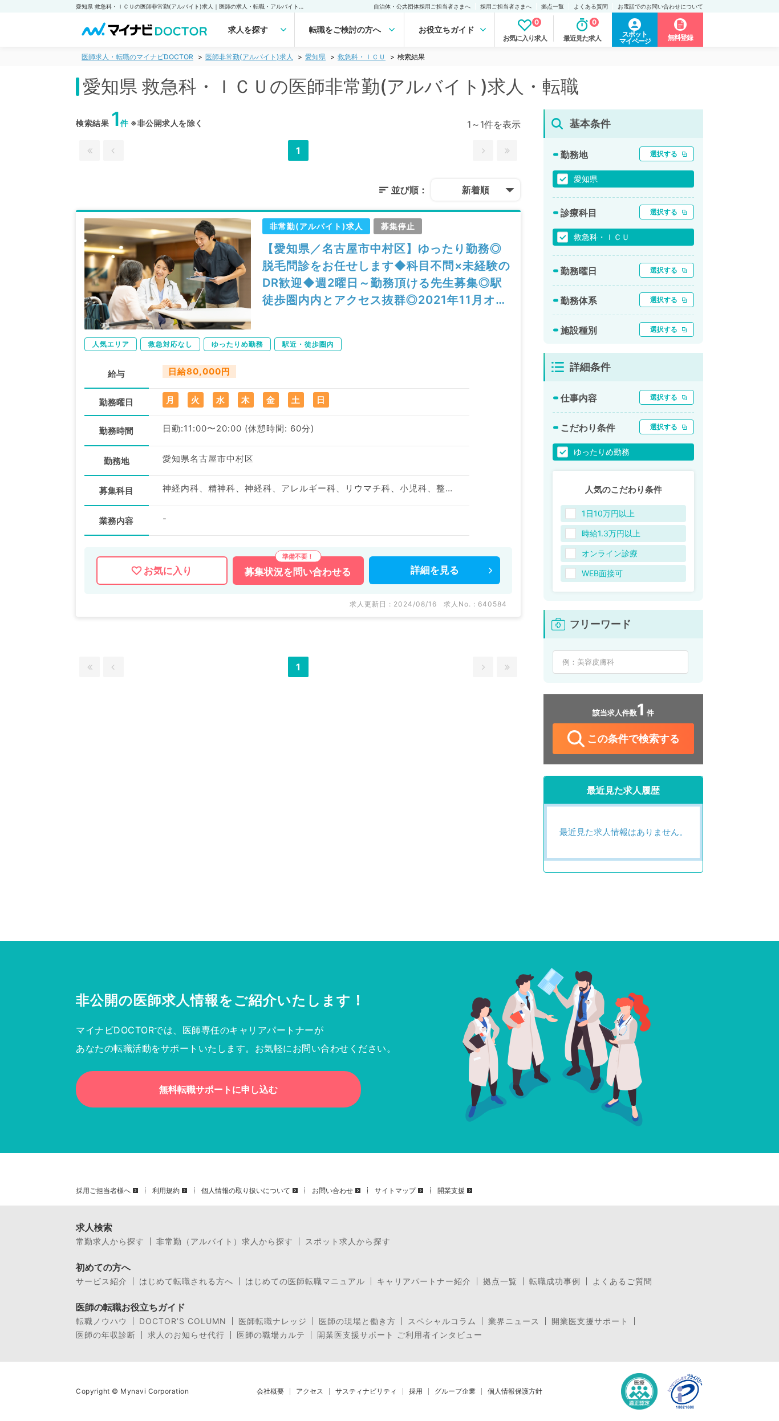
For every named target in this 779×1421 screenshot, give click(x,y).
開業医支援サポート (589, 1321)
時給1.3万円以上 (611, 533)
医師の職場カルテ (271, 1335)
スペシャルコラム (442, 1321)
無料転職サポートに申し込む (218, 1089)
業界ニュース (513, 1321)
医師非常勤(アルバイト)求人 (249, 56)
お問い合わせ (332, 1190)
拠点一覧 (552, 6)
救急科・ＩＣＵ (362, 56)
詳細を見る (435, 570)
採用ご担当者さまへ (505, 6)
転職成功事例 (555, 1281)
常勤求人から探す (110, 1241)
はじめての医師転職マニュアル (305, 1281)
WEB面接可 (602, 573)
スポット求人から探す (348, 1241)
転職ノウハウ (101, 1321)
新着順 (475, 190)
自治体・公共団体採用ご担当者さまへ (422, 6)
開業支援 (451, 1190)
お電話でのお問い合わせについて (660, 6)
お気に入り (168, 570)
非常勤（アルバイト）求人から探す (224, 1241)
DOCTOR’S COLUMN (182, 1321)
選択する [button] (663, 153)
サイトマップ (395, 1190)
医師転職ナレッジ (272, 1321)
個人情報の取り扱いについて (245, 1190)
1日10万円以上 (608, 513)
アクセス (309, 1391)
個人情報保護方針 (515, 1391)
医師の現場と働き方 (357, 1321)
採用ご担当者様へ (103, 1190)
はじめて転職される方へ (186, 1281)
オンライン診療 (610, 553)
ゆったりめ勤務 (602, 452)
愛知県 (315, 56)
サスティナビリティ (366, 1391)
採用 (416, 1391)
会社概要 (270, 1391)
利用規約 (166, 1190)
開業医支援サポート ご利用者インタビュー (399, 1335)
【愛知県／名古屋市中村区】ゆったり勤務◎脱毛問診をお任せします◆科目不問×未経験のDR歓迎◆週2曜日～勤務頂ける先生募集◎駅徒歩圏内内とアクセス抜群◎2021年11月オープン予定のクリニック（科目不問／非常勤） (386, 275)
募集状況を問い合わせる (298, 571)
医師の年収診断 (106, 1335)
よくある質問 (591, 6)
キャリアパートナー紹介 (424, 1281)
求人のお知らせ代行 (186, 1335)
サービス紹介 (101, 1281)
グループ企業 (455, 1391)
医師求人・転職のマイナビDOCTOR (137, 56)
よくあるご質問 (622, 1281)
